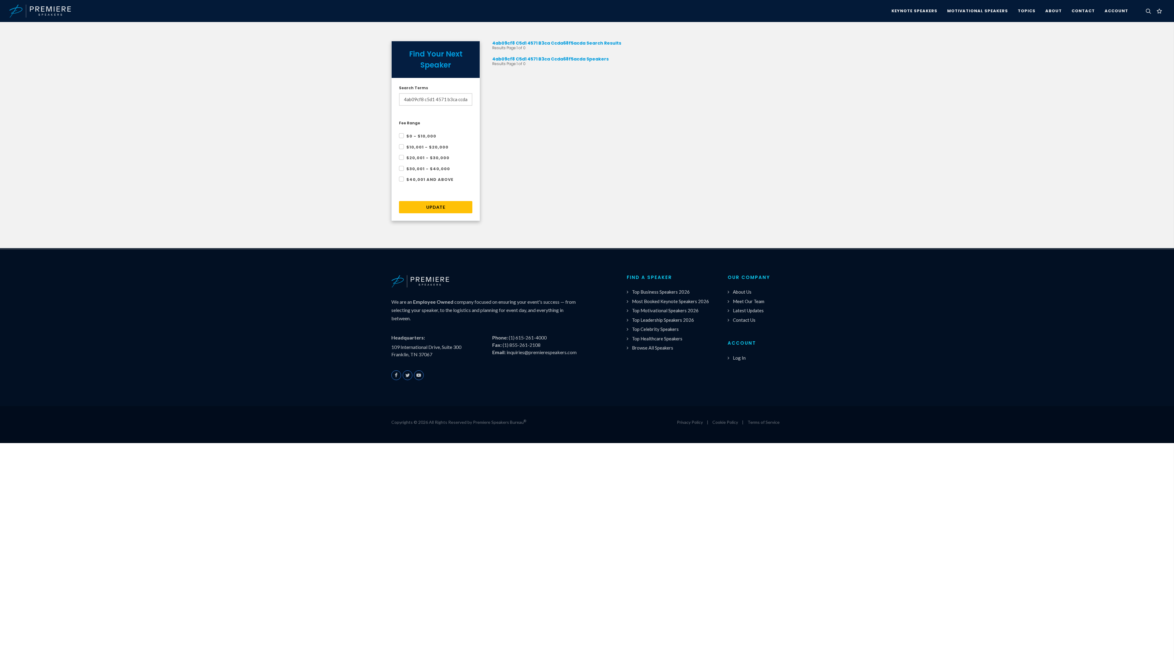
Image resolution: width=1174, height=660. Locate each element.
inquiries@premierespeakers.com (542, 352)
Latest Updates (748, 310)
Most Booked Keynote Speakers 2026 (670, 301)
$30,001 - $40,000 (428, 169)
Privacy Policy (690, 422)
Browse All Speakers (652, 347)
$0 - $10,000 (421, 136)
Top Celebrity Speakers (655, 329)
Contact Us (744, 320)
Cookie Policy (725, 422)
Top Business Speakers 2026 (661, 292)
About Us (742, 292)
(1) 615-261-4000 (528, 337)
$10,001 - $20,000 (427, 147)
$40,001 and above (429, 179)
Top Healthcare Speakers (657, 338)
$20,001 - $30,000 (427, 158)
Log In (739, 358)
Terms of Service (764, 422)
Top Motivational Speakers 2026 (665, 310)
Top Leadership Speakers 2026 (663, 320)
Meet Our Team (748, 301)
